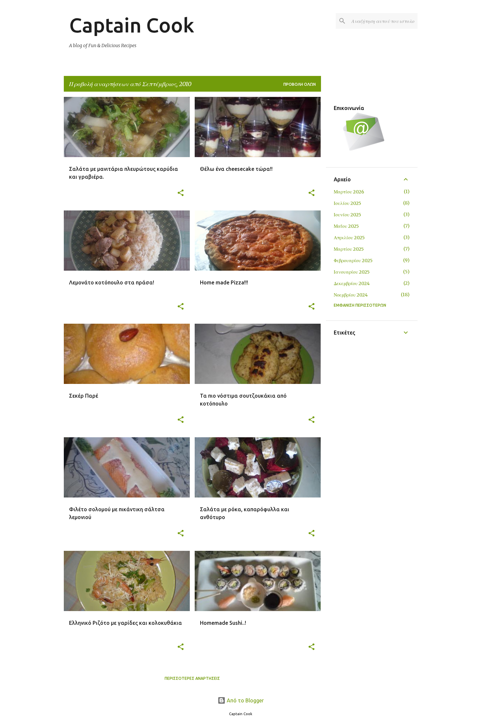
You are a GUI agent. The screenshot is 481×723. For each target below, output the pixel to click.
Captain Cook (131, 24)
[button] (181, 193)
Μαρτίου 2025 (349, 249)
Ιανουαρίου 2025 (352, 272)
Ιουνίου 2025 (347, 215)
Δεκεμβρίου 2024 (352, 283)
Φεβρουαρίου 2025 (353, 260)
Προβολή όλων (299, 84)
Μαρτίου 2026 (349, 192)
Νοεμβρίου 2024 (351, 295)
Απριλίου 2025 (349, 238)
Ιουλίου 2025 (347, 203)
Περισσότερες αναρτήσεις (192, 678)
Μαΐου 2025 (346, 226)
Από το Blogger (244, 700)
